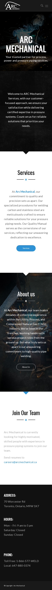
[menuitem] (40, 5)
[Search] (40, 5)
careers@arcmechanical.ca (20, 462)
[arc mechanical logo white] (21, 5)
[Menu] (46, 5)
